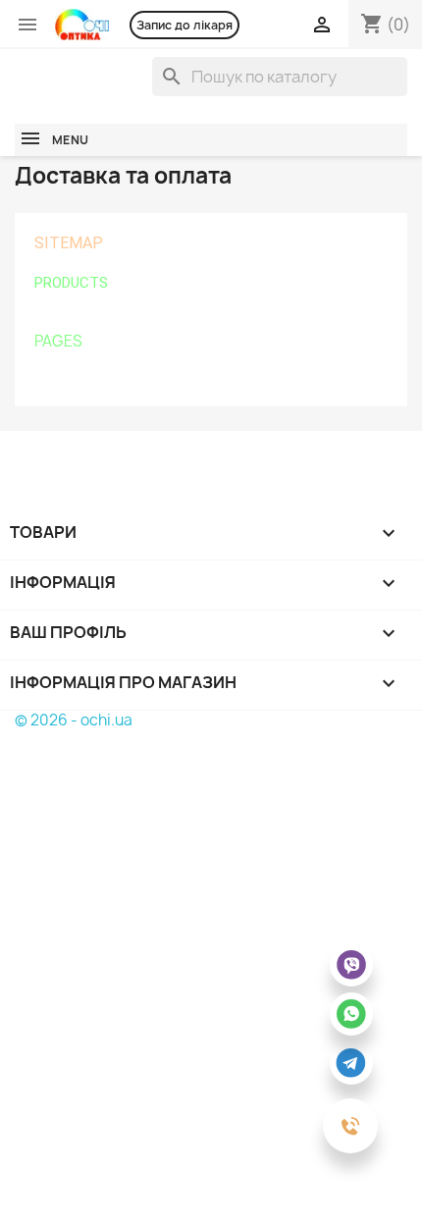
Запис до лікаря (184, 25)
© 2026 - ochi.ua (73, 720)
